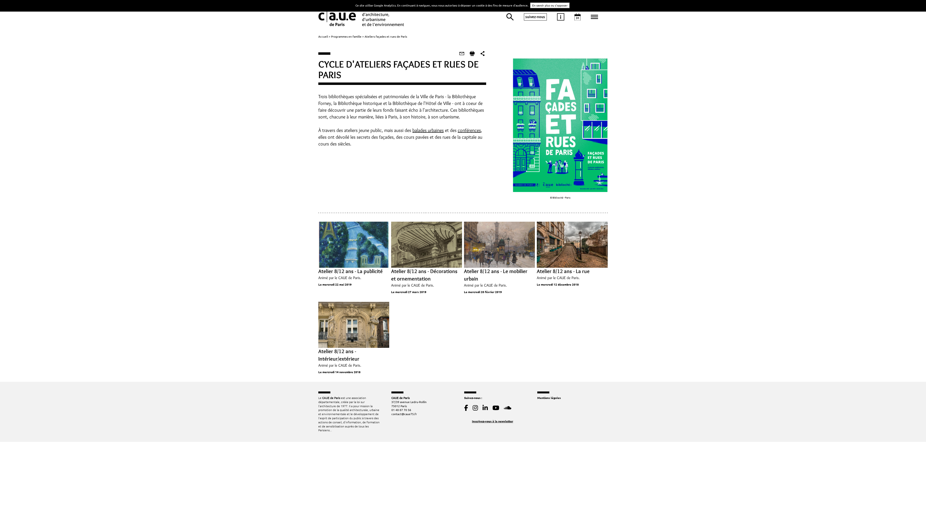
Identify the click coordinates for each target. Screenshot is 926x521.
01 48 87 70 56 (401, 410)
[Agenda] (577, 17)
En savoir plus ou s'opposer (550, 5)
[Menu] (594, 17)
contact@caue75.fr (404, 414)
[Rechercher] (510, 17)
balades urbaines (428, 130)
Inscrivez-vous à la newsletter (492, 421)
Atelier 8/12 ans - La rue (563, 271)
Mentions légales (549, 398)
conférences (469, 130)
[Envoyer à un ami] (461, 53)
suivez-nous (535, 17)
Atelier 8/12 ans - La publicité (350, 271)
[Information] (560, 17)
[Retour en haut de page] (912, 507)
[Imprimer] (472, 53)
